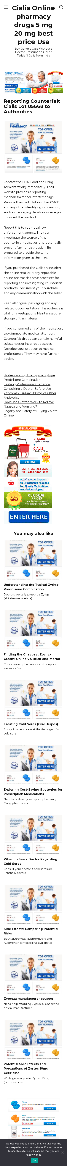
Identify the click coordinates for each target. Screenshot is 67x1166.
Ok (34, 1160)
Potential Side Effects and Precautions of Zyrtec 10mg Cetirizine (26, 1068)
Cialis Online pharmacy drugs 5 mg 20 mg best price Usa (33, 25)
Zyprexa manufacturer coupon (28, 998)
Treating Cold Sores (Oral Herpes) (31, 724)
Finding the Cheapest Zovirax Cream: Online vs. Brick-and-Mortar (32, 657)
